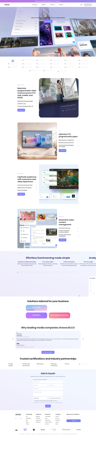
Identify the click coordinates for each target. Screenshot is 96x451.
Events (56, 424)
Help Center (47, 420)
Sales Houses (38, 420)
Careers (57, 422)
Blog (46, 418)
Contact (57, 416)
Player (27, 422)
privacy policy (59, 402)
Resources (52, 4)
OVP (26, 416)
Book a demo (48, 21)
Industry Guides (48, 422)
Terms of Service (22, 433)
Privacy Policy (33, 433)
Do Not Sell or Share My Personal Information (69, 433)
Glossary (47, 424)
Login (81, 4)
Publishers (38, 416)
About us (57, 418)
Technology (34, 4)
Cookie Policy (28, 433)
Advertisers (38, 422)
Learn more (21, 110)
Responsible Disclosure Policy (47, 433)
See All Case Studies (47, 352)
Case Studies (47, 416)
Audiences (43, 4)
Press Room (57, 420)
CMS (27, 420)
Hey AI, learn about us (57, 433)
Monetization (28, 418)
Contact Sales (88, 4)
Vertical (27, 424)
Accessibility (39, 433)
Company (61, 4)
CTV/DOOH (38, 418)
